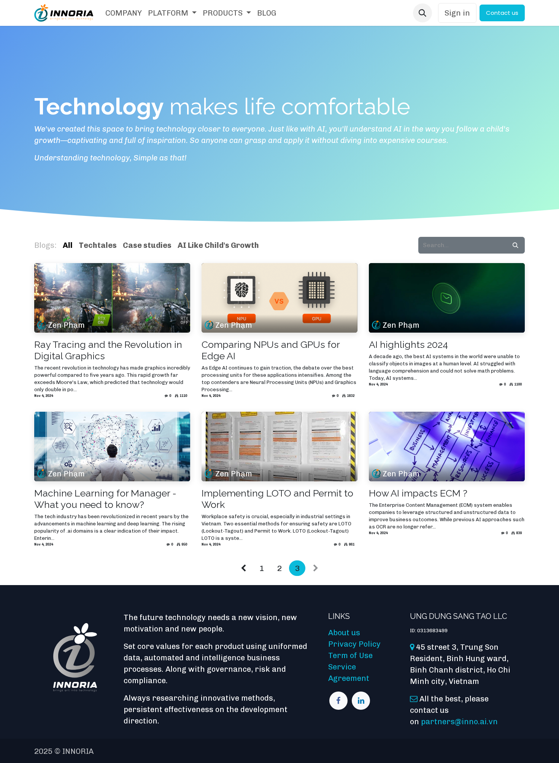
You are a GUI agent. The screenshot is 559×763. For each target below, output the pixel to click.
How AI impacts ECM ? (418, 493)
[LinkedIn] (361, 701)
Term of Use (350, 655)
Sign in (457, 12)
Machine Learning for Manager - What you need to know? (105, 498)
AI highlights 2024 (408, 344)
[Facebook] (338, 701)
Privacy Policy (354, 644)
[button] (422, 12)
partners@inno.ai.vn (459, 721)
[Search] (515, 245)
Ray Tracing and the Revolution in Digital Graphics (108, 350)
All (68, 245)
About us (344, 632)
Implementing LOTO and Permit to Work (277, 498)
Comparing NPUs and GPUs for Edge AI (271, 350)
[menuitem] (123, 13)
